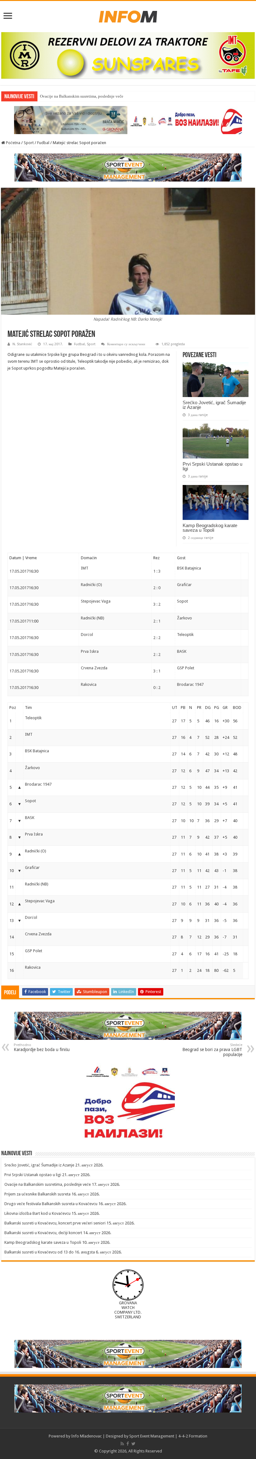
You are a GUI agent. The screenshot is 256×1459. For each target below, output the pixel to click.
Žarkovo (184, 618)
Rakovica (88, 684)
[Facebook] (128, 1443)
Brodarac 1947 (190, 684)
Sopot (182, 601)
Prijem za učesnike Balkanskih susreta (37, 1194)
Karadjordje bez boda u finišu (42, 1047)
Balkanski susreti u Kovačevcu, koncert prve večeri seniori (55, 1223)
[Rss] (122, 1443)
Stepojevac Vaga (96, 601)
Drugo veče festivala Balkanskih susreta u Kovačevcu (50, 1203)
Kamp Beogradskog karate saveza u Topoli (210, 528)
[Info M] (128, 15)
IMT (84, 568)
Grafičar (184, 584)
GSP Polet (185, 668)
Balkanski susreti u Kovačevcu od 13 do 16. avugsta (49, 1252)
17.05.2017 (19, 571)
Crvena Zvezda (94, 668)
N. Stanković (22, 344)
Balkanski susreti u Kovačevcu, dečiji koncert (43, 1232)
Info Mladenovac (86, 1436)
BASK (181, 651)
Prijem (45, 96)
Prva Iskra (90, 651)
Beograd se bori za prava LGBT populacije (212, 1050)
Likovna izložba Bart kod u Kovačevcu (37, 1213)
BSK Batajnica (189, 568)
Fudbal (43, 142)
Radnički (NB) (92, 618)
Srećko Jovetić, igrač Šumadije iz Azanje (214, 405)
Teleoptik (185, 634)
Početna (12, 142)
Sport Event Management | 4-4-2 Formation (168, 1436)
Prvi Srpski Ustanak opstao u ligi (212, 466)
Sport (29, 142)
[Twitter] (133, 1443)
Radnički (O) (91, 584)
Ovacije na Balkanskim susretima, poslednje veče (47, 1184)
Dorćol (87, 634)
